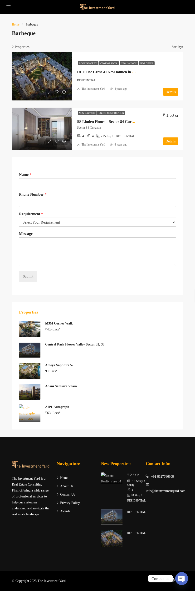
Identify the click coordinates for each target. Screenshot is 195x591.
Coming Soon (109, 63)
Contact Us (67, 494)
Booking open (88, 63)
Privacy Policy (70, 503)
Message (26, 234)
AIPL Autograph (57, 407)
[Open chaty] (181, 578)
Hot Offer (146, 63)
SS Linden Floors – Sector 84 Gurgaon (108, 122)
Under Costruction (111, 113)
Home (64, 478)
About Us (66, 486)
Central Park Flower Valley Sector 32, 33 (74, 344)
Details (171, 92)
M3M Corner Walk (59, 323)
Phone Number (33, 194)
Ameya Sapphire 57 (59, 365)
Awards (65, 511)
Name (25, 175)
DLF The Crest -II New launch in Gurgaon (111, 72)
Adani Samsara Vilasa (61, 386)
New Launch (129, 63)
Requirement (31, 214)
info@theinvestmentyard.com (165, 491)
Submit (28, 276)
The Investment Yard (93, 88)
